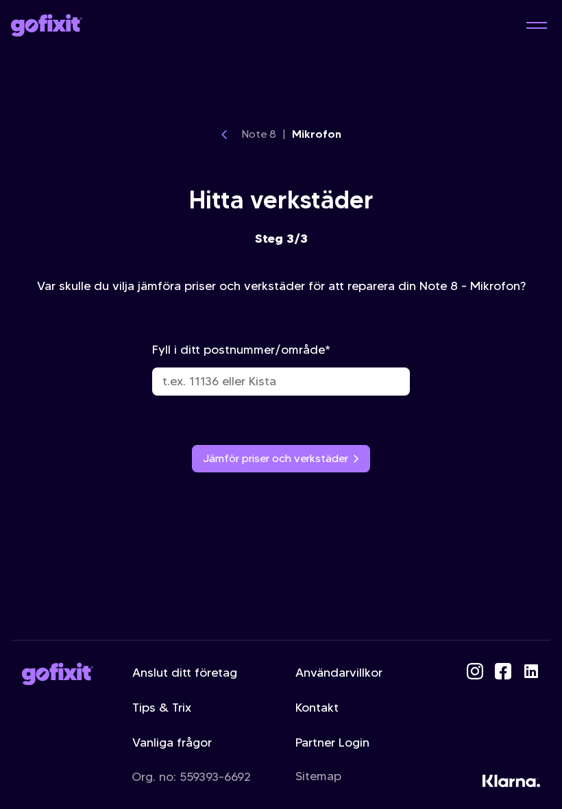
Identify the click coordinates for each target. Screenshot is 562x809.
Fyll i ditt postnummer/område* (241, 349)
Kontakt (317, 707)
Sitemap (318, 776)
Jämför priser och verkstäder (275, 458)
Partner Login (332, 742)
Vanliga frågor (172, 742)
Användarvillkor (338, 672)
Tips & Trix (161, 707)
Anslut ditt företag (184, 672)
